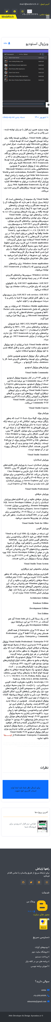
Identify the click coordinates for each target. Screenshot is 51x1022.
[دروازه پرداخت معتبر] (43, 923)
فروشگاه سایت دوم (40, 952)
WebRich (8, 16)
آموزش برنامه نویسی (39, 966)
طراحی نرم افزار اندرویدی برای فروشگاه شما (22, 825)
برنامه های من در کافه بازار (37, 961)
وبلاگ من (31, 901)
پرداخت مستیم (41, 956)
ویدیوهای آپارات (41, 947)
